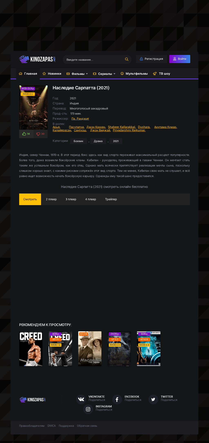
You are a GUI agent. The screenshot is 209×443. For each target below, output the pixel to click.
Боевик (78, 141)
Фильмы (78, 74)
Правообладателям (31, 426)
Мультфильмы (137, 74)
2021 (116, 141)
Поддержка (66, 426)
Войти (181, 59)
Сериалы (105, 74)
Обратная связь (87, 426)
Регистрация (153, 59)
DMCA (52, 426)
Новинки (54, 74)
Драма (98, 141)
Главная (30, 74)
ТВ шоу (164, 74)
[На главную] (39, 59)
